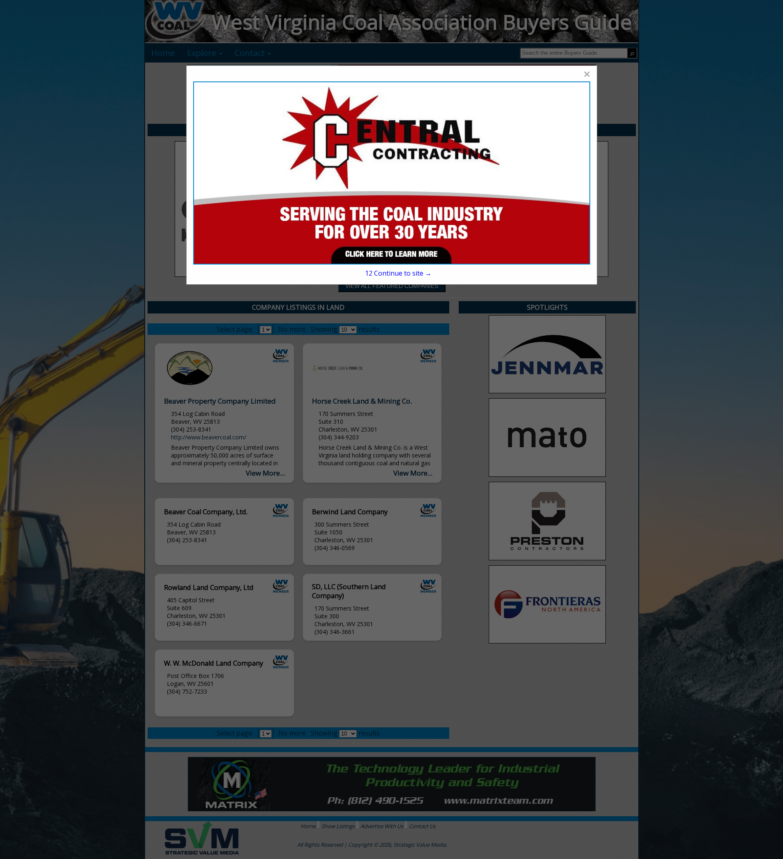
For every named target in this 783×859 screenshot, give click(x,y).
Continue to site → (398, 273)
